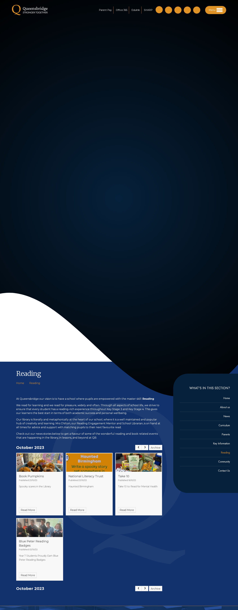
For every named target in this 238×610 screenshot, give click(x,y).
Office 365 (121, 10)
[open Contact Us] (177, 10)
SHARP (148, 10)
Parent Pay (105, 10)
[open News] (196, 10)
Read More (28, 510)
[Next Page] (145, 447)
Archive (155, 447)
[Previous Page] (138, 447)
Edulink (135, 10)
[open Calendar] (187, 10)
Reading (34, 383)
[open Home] (168, 10)
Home (20, 383)
